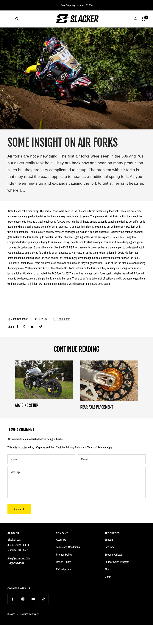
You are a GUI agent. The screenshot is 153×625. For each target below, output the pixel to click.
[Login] (135, 18)
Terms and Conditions (68, 547)
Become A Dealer (113, 554)
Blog (106, 569)
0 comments (63, 319)
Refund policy (63, 569)
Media (107, 577)
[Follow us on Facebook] (12, 599)
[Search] (17, 19)
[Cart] (144, 19)
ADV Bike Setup (26, 405)
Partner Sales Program (116, 562)
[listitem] (17, 326)
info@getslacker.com (18, 558)
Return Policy (63, 562)
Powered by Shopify (29, 614)
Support (108, 539)
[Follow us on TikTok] (43, 599)
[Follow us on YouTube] (33, 599)
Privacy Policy (74, 447)
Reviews (109, 547)
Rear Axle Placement (96, 406)
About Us (61, 539)
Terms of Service (96, 447)
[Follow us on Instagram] (23, 599)
